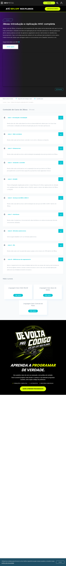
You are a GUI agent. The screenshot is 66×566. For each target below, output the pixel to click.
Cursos (4, 102)
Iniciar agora (10, 47)
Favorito (60, 89)
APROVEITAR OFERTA (52, 9)
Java (9, 102)
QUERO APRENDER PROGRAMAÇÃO (33, 388)
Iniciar (49, 3)
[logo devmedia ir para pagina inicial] (9, 3)
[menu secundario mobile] (1, 3)
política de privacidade (8, 563)
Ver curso (18, 295)
